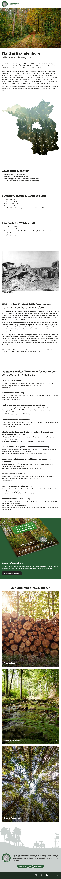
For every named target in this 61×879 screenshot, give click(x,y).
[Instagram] (36, 875)
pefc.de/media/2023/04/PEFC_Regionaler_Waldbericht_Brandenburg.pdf (24, 453)
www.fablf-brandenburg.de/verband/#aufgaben (16, 414)
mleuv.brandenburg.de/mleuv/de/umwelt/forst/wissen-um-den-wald (23, 441)
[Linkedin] (47, 875)
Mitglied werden (22, 866)
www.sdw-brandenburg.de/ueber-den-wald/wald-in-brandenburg (22, 468)
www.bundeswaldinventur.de (11, 399)
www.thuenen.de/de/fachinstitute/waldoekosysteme (18, 493)
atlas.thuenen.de (7, 481)
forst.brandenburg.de (8, 426)
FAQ (30, 866)
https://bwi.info (6, 387)
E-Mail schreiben (38, 866)
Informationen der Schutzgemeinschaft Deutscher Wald (35, 350)
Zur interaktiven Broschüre (11, 573)
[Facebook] (42, 875)
